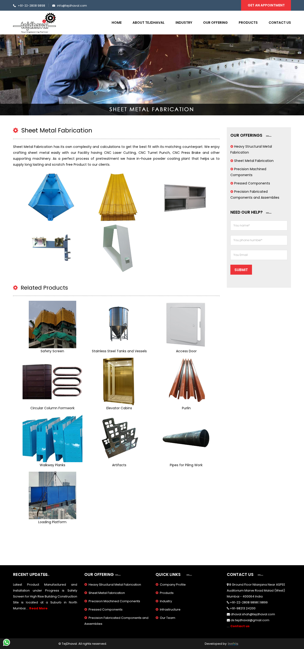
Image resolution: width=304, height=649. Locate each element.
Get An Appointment (266, 5)
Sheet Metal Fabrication (254, 160)
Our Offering (215, 22)
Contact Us (280, 22)
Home (117, 22)
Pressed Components (252, 183)
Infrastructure (170, 609)
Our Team (167, 618)
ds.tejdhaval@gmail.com (250, 620)
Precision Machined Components (114, 601)
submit (241, 269)
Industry (184, 22)
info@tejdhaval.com (72, 6)
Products (248, 22)
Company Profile (173, 584)
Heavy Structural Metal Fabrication (115, 584)
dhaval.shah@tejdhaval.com (253, 614)
